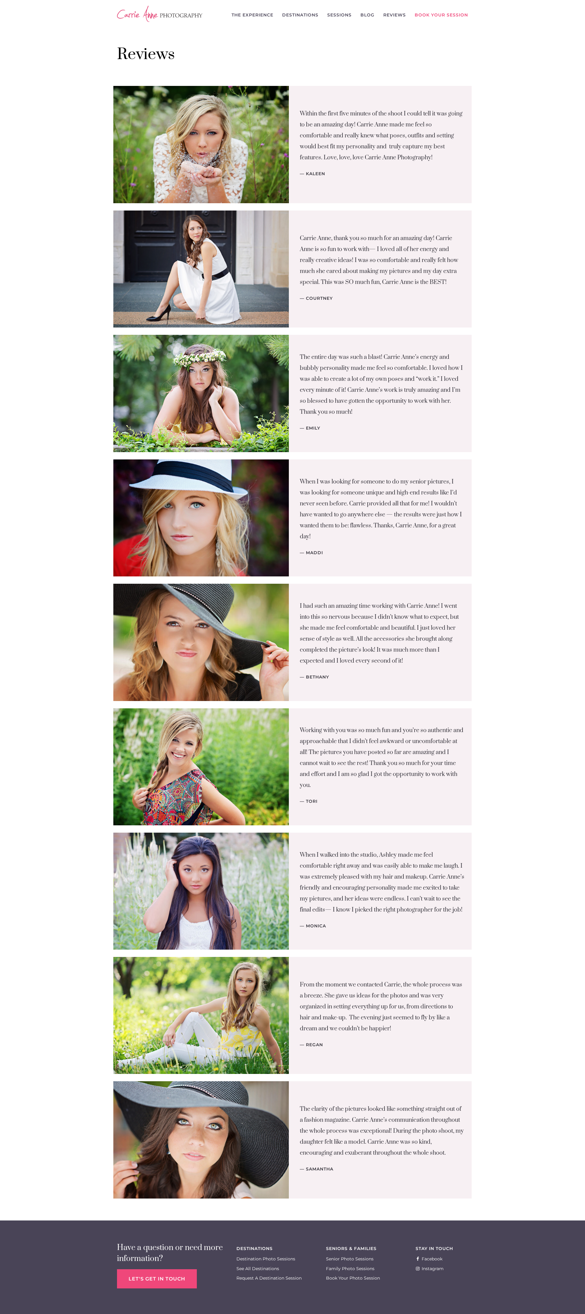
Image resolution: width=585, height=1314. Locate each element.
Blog (367, 15)
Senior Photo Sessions (350, 1259)
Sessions (339, 15)
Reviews (394, 15)
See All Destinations (257, 1268)
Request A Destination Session (269, 1278)
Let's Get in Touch (157, 1279)
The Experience (252, 15)
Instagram (433, 1268)
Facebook (432, 1259)
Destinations (300, 15)
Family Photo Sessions (350, 1268)
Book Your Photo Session (353, 1278)
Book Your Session (441, 15)
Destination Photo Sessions (265, 1259)
